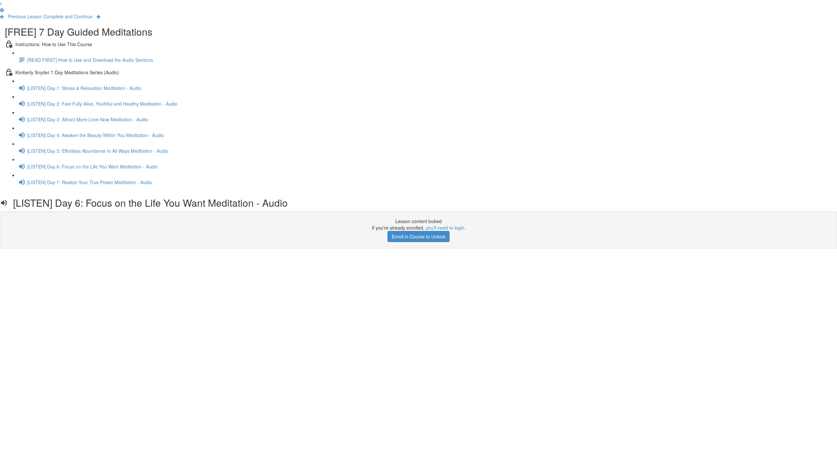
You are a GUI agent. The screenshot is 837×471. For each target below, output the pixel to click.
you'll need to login (445, 227)
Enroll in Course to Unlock (418, 236)
